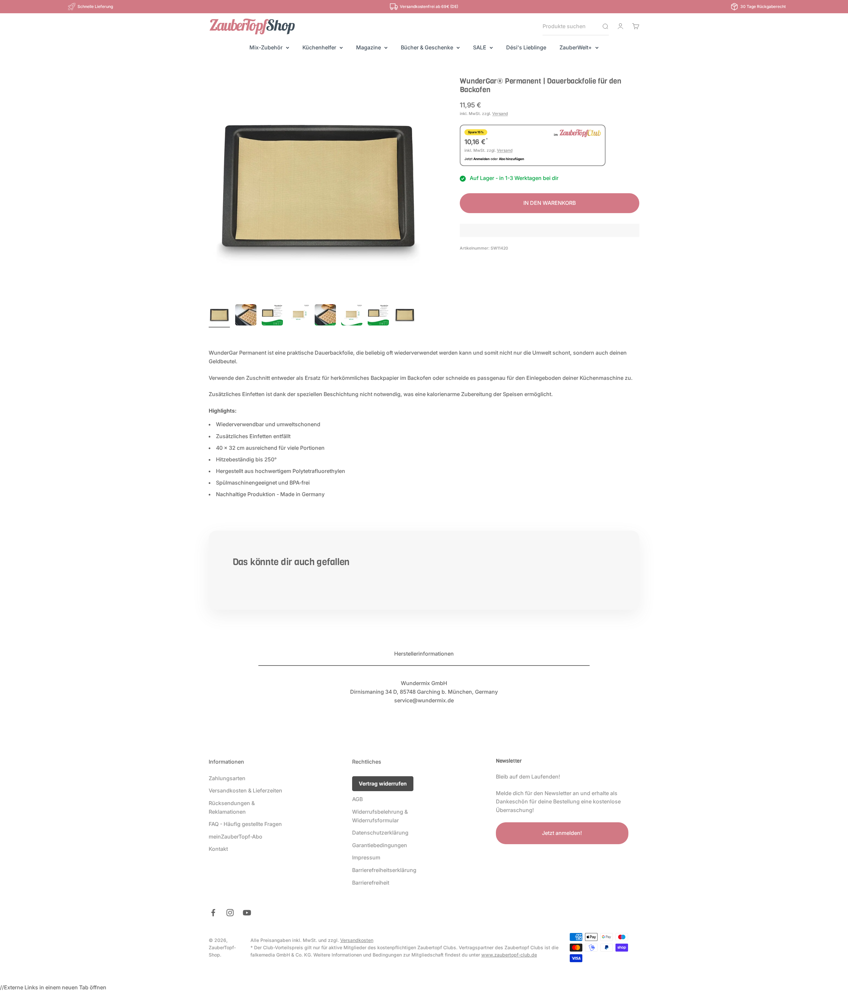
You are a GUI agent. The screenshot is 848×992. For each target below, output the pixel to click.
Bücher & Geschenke (427, 47)
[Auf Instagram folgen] (230, 912)
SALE (479, 47)
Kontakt (218, 849)
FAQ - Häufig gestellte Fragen (245, 824)
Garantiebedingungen (379, 845)
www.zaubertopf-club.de (509, 955)
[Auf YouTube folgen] (246, 912)
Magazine (368, 47)
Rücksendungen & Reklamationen (232, 807)
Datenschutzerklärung (380, 832)
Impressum (366, 857)
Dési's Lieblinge (526, 47)
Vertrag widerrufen (383, 783)
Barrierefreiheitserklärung (384, 870)
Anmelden (481, 159)
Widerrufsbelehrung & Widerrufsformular (380, 816)
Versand (500, 113)
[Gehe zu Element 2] (245, 315)
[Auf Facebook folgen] (213, 912)
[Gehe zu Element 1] (219, 315)
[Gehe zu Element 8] (404, 315)
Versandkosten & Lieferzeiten (245, 790)
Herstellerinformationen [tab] (424, 653)
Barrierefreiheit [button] (370, 882)
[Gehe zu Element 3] (272, 315)
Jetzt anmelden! (562, 833)
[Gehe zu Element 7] (378, 315)
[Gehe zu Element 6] (351, 315)
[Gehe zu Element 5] (325, 315)
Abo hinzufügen (511, 159)
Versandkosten (356, 940)
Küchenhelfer (319, 47)
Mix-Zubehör (266, 47)
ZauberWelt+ (575, 47)
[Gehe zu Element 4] (298, 315)
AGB (357, 799)
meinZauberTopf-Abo (235, 836)
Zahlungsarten (227, 778)
